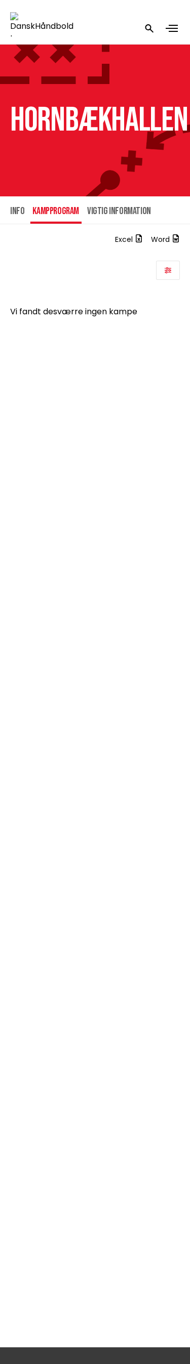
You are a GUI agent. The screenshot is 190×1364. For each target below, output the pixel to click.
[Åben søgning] (149, 28)
